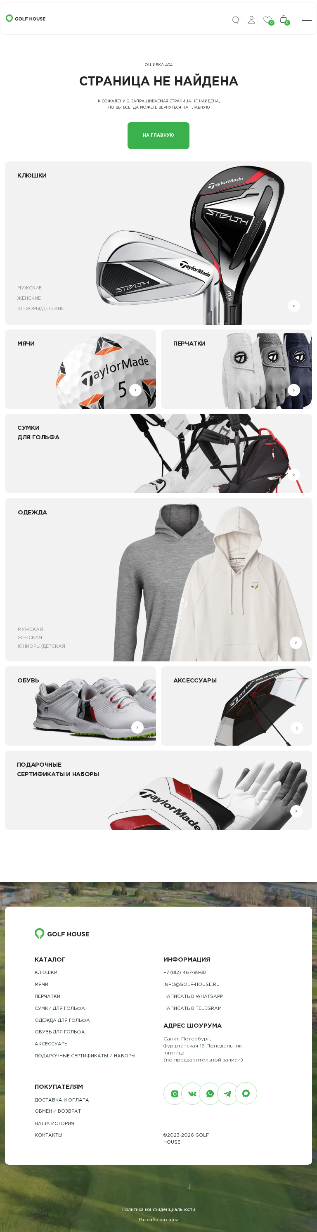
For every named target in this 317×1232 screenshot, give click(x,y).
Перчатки (47, 997)
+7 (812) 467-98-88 (184, 973)
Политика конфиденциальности (158, 1210)
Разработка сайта (159, 1220)
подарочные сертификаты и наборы (85, 1056)
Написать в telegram (192, 1009)
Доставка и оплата (62, 1100)
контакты (48, 1135)
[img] (235, 20)
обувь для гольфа (60, 1032)
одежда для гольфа (62, 1021)
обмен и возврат (58, 1111)
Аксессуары (52, 1044)
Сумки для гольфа (60, 1009)
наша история (54, 1124)
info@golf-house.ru (191, 985)
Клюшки (46, 973)
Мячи (41, 985)
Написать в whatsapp (193, 997)
